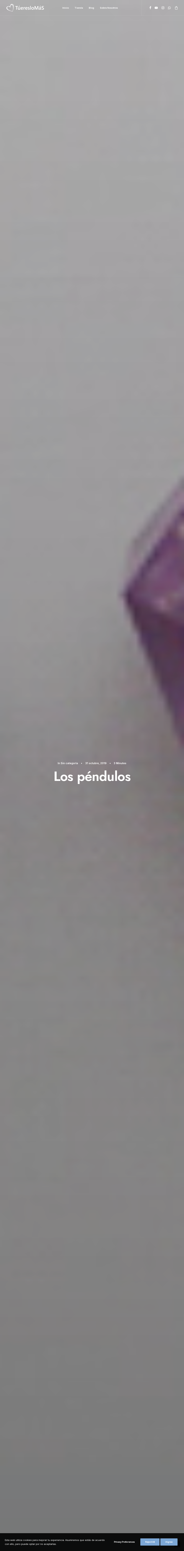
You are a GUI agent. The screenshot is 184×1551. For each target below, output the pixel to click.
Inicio (65, 7)
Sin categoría (69, 763)
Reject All (150, 1542)
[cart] (175, 7)
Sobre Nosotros (109, 7)
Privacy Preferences (124, 1542)
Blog (91, 7)
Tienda (79, 7)
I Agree (169, 1542)
